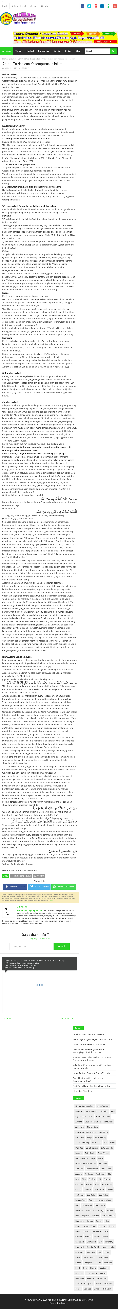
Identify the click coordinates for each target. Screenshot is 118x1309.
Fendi (77, 1268)
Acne (97, 1184)
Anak (113, 1111)
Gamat (92, 1200)
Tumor (78, 1288)
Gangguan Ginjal (67, 1018)
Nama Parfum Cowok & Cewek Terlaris (91, 1073)
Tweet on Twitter (41, 886)
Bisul (84, 1179)
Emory (90, 1221)
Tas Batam (89, 1174)
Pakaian (90, 1278)
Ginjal (93, 1158)
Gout (85, 1268)
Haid (77, 1215)
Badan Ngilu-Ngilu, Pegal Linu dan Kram (92, 1039)
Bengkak (12, 58)
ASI (99, 1179)
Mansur (103, 1273)
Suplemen (108, 1283)
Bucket (107, 1252)
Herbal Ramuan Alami (84, 1106)
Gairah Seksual (92, 1148)
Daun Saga (79, 1221)
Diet (100, 1241)
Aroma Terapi (90, 1226)
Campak (87, 1189)
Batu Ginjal (96, 1142)
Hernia (93, 1268)
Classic (78, 1262)
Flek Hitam (96, 1231)
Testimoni (79, 1195)
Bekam (107, 1179)
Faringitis (88, 1262)
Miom (113, 1247)
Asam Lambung (82, 1142)
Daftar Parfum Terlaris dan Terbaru (90, 1044)
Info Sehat (103, 1111)
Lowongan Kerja (104, 1200)
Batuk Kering (100, 1137)
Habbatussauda (103, 1116)
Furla (106, 1231)
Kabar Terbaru (103, 1106)
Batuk (100, 1158)
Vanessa (87, 1288)
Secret (98, 1283)
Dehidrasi (79, 1210)
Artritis (97, 1236)
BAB (77, 1205)
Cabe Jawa (79, 1241)
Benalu (112, 1226)
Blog (77, 1179)
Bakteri (89, 1184)
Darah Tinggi (103, 1153)
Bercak (105, 1236)
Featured (108, 1262)
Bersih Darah (23, 58)
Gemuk (99, 1221)
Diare (103, 1168)
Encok (86, 1231)
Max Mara (79, 1278)
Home (7, 50)
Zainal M (22, 906)
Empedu (110, 1210)
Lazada (110, 1189)
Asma (90, 1116)
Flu (109, 1174)
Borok (78, 1231)
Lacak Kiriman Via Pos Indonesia (88, 1034)
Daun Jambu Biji (108, 1215)
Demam (78, 1153)
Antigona (91, 1252)
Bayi (105, 1142)
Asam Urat (79, 1127)
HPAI (107, 1221)
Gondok (78, 1236)
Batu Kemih (90, 1153)
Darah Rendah (81, 1158)
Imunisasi (79, 1247)
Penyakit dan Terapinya (85, 1132)
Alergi (89, 1137)
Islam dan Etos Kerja (83, 1091)
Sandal (88, 1236)
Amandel (103, 1163)
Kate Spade (104, 1268)
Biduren (95, 1215)
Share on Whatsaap (66, 886)
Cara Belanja (98, 1210)
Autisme (102, 1226)
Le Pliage (79, 1273)
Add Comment (24, 68)
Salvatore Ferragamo (84, 1283)
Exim (88, 1210)
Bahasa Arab (80, 1200)
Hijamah (86, 1215)
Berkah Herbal (92, 1168)
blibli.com (107, 1288)
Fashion (98, 1262)
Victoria (97, 1288)
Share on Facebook (17, 886)
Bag (99, 1252)
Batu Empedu (107, 1148)
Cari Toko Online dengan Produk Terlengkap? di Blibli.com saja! (88, 1051)
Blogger (65, 1303)
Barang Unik (87, 1205)
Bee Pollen (103, 1195)
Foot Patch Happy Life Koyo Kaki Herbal (91, 1086)
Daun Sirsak (99, 1189)
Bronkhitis (79, 1137)
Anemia (78, 1174)
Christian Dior (89, 1257)
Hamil (112, 1142)
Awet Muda (103, 1132)
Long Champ (91, 1273)
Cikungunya (103, 1257)
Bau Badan (91, 1195)
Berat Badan (107, 1184)
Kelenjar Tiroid (92, 1247)
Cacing (78, 1189)
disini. (52, 900)
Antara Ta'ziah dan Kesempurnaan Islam (32, 64)
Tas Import (100, 1174)
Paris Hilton (101, 1278)
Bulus (77, 1257)
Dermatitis (91, 1241)
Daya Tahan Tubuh (93, 1121)
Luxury (105, 1247)
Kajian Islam (35, 58)
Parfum (92, 1179)
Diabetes (8, 1018)
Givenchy (109, 1241)
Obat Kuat (79, 1252)
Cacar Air (79, 1184)
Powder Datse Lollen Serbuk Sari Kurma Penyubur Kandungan (92, 1059)
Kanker (78, 1226)
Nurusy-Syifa (92, 1127)
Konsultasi (108, 1121)
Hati (110, 1168)
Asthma (78, 1121)
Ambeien (79, 1168)
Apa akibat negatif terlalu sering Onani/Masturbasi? (88, 1079)
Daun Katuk (100, 1205)
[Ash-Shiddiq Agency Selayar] (18, 24)
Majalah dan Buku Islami (85, 1163)
